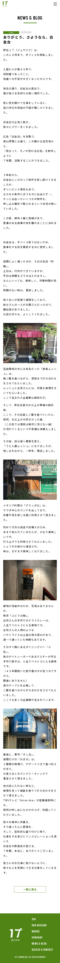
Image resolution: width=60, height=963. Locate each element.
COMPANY (37, 937)
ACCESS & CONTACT (42, 950)
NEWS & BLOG (39, 944)
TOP (34, 919)
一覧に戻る (30, 889)
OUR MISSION (39, 925)
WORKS (36, 931)
